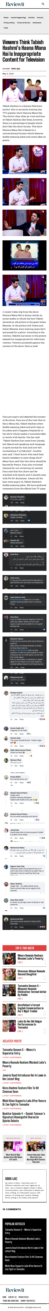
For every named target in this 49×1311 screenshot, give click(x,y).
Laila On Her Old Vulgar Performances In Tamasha (30, 1024)
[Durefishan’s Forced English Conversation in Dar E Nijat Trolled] (9, 1010)
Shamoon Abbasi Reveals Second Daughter (31, 973)
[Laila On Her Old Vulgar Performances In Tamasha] (9, 1026)
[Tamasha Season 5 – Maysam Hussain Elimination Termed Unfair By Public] (9, 990)
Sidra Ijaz (15, 69)
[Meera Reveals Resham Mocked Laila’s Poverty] (9, 959)
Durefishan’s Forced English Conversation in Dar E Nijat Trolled (31, 1008)
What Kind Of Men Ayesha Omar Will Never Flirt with (13, 1157)
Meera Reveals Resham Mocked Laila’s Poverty (30, 957)
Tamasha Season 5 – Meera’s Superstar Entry (19, 1051)
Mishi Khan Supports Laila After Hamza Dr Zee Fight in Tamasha (24, 1102)
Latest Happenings (12, 1057)
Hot (20, 962)
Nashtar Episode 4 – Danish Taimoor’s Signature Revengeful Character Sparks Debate (24, 1117)
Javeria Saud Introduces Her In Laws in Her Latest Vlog (24, 1077)
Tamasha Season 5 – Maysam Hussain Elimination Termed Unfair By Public (32, 990)
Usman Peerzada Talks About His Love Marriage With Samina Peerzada (36, 1158)
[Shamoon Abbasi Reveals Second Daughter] (9, 974)
